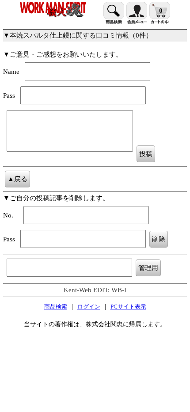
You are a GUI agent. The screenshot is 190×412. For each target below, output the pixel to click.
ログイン (88, 306)
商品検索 (55, 306)
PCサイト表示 (128, 306)
